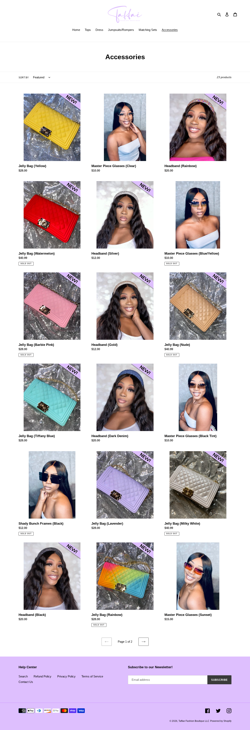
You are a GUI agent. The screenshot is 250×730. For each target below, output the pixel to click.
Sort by (24, 77)
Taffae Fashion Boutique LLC (194, 721)
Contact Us (26, 681)
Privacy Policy (66, 676)
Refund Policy (42, 676)
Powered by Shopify (220, 721)
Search (23, 676)
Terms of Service (92, 676)
